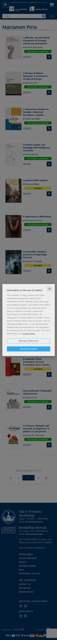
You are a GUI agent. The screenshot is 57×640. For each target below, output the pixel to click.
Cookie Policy (28, 333)
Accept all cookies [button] (28, 349)
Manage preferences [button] (29, 341)
